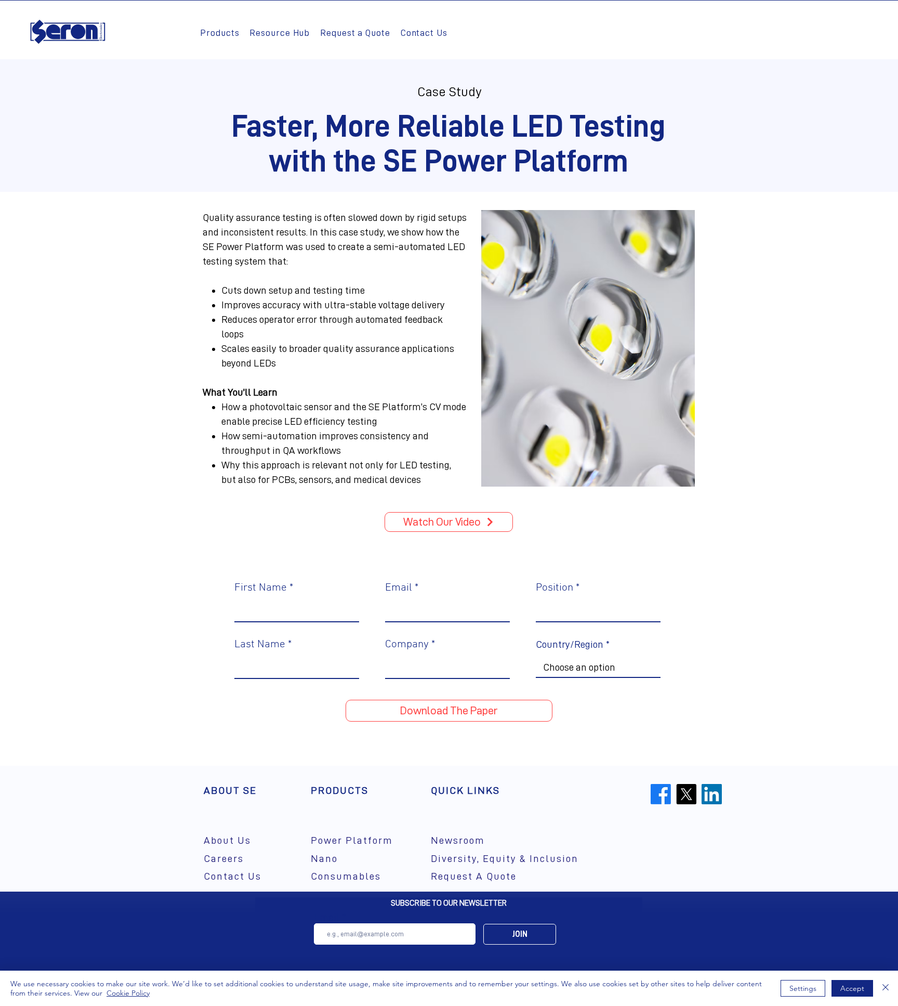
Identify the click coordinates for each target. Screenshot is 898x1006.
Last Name (259, 644)
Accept (852, 988)
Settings (802, 988)
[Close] (885, 988)
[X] (686, 794)
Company (407, 644)
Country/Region (569, 644)
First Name (260, 587)
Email (398, 587)
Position (554, 587)
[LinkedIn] (712, 794)
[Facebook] (661, 794)
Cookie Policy (128, 993)
